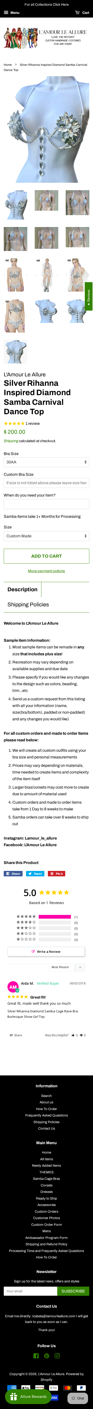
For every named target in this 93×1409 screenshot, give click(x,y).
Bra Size (11, 454)
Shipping (11, 441)
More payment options (46, 571)
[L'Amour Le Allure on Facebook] (36, 1357)
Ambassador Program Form (46, 1238)
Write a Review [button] (49, 951)
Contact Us (46, 1128)
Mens (46, 1231)
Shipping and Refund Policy (46, 1244)
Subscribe (73, 1291)
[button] (74, 1035)
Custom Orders (46, 1211)
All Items (46, 1159)
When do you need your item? (30, 495)
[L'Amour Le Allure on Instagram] (57, 1357)
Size (8, 527)
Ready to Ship (46, 1198)
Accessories (46, 1205)
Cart (85, 13)
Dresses (46, 1192)
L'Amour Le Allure (51, 1374)
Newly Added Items (46, 1165)
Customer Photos (46, 1218)
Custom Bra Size (18, 474)
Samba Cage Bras (46, 1179)
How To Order (46, 1109)
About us (46, 1102)
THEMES (46, 1172)
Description (22, 589)
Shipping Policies (28, 605)
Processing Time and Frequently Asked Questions (46, 1251)
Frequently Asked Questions (46, 1115)
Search (46, 1096)
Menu (14, 13)
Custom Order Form (46, 1225)
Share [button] (17, 1035)
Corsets (47, 1185)
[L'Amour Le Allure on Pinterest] (46, 1357)
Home (8, 65)
